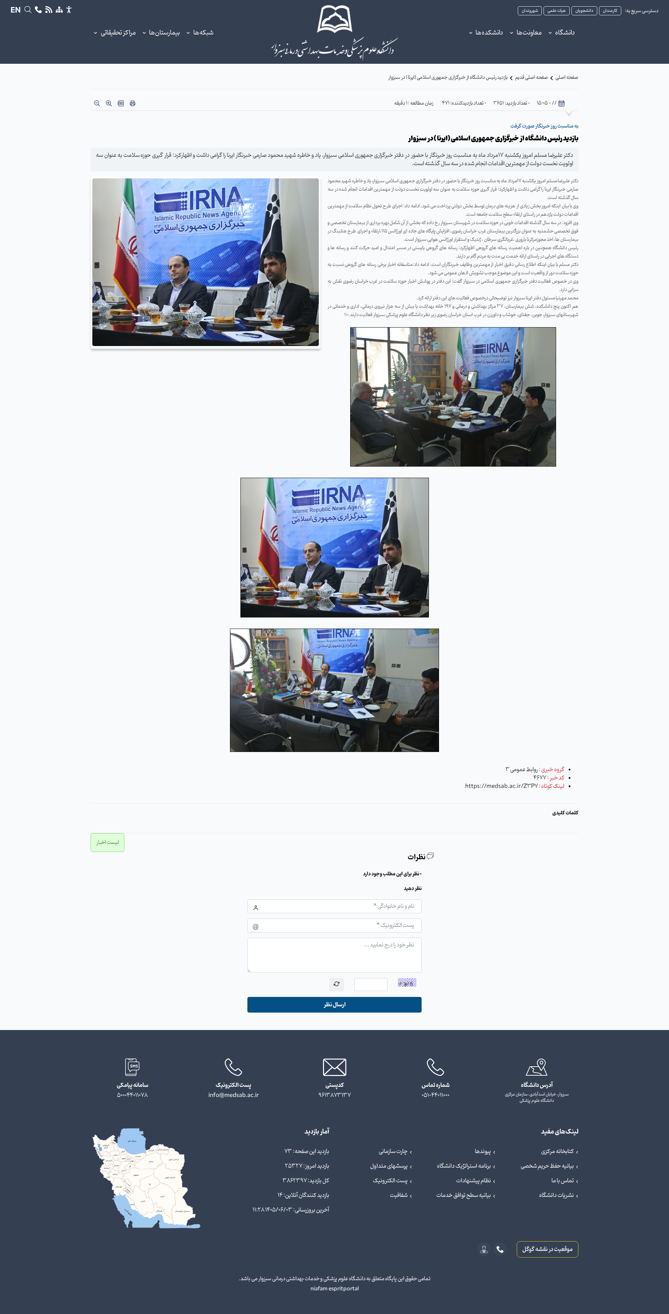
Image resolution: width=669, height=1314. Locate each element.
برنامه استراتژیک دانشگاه (464, 1166)
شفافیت (399, 1195)
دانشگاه (565, 33)
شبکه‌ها (203, 33)
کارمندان (610, 11)
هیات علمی (556, 11)
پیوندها (483, 1151)
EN (15, 10)
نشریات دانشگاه (556, 1195)
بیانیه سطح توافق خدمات (463, 1195)
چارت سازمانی (393, 1151)
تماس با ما (563, 1181)
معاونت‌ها (529, 33)
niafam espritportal (334, 1289)
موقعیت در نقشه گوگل (547, 1249)
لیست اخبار (107, 842)
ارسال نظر (335, 1004)
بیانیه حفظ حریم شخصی (547, 1166)
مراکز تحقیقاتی (118, 33)
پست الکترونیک (390, 1181)
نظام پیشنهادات (473, 1181)
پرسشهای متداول (389, 1166)
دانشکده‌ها (489, 33)
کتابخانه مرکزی (557, 1151)
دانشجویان (584, 11)
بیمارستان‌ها (164, 33)
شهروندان (530, 11)
